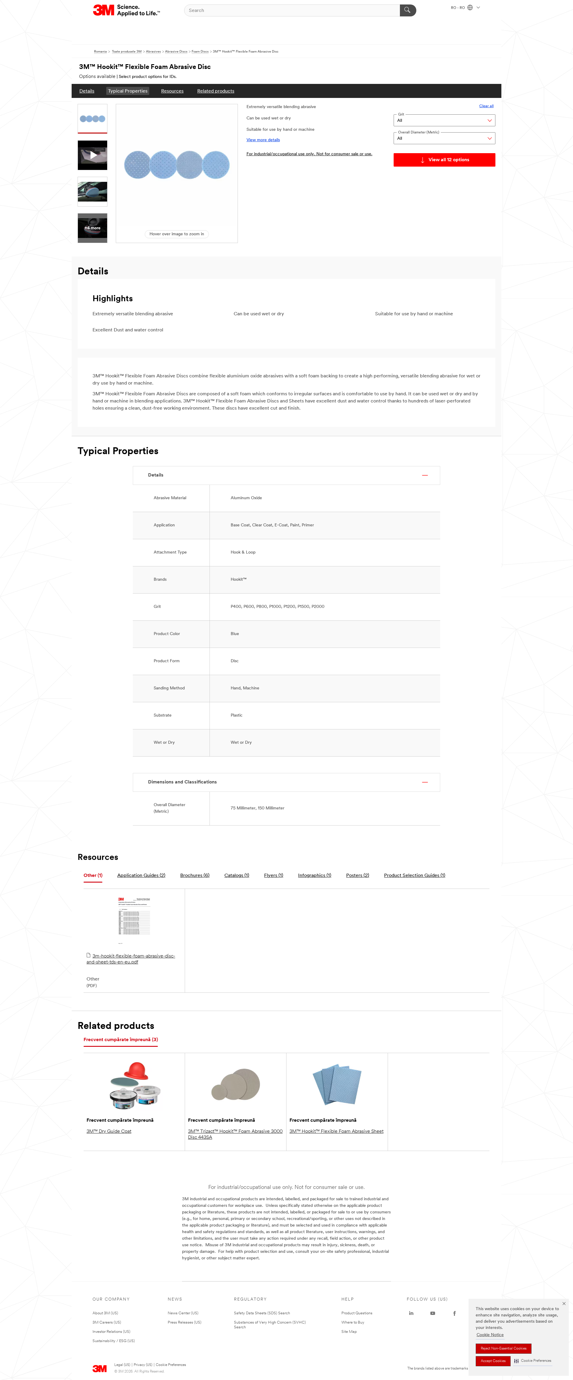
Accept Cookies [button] (493, 1361)
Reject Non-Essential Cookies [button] (503, 1348)
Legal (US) (122, 1365)
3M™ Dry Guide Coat (109, 1131)
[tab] (93, 876)
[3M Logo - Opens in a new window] (127, 10)
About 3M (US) (105, 1313)
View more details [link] (263, 140)
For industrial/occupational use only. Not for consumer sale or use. (309, 154)
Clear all (486, 106)
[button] (532, 1361)
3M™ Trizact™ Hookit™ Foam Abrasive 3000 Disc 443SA (235, 1134)
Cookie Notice (490, 1335)
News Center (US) (183, 1313)
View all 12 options (449, 160)
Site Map (349, 1332)
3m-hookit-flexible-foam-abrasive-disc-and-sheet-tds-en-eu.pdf (131, 959)
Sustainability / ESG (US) (114, 1341)
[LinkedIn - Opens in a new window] (411, 1313)
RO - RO (458, 8)
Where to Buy (352, 1322)
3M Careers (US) (107, 1322)
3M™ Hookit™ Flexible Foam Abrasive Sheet (336, 1131)
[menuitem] (87, 91)
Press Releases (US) (184, 1322)
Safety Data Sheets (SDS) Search (262, 1313)
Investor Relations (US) (111, 1332)
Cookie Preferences (171, 1365)
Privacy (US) (143, 1365)
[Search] (408, 10)
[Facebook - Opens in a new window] (454, 1313)
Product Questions (356, 1313)
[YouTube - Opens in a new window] (432, 1313)
